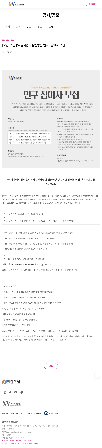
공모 (29, 26)
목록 (51, 366)
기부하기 (92, 4)
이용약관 (5, 413)
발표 (40, 26)
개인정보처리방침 (17, 413)
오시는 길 (37, 413)
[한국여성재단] (16, 4)
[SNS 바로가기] (22, 392)
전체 (7, 26)
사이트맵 (29, 413)
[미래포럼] (11, 381)
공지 (18, 26)
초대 (51, 26)
